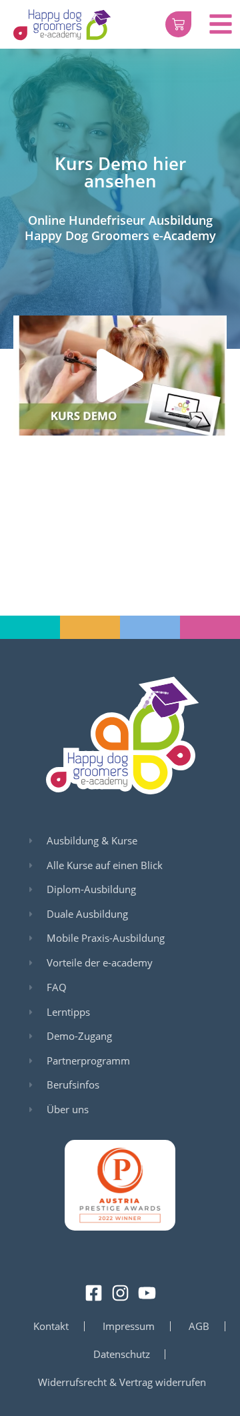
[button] (120, 375)
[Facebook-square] (94, 1293)
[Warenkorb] (178, 24)
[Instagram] (120, 1293)
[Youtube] (147, 1293)
